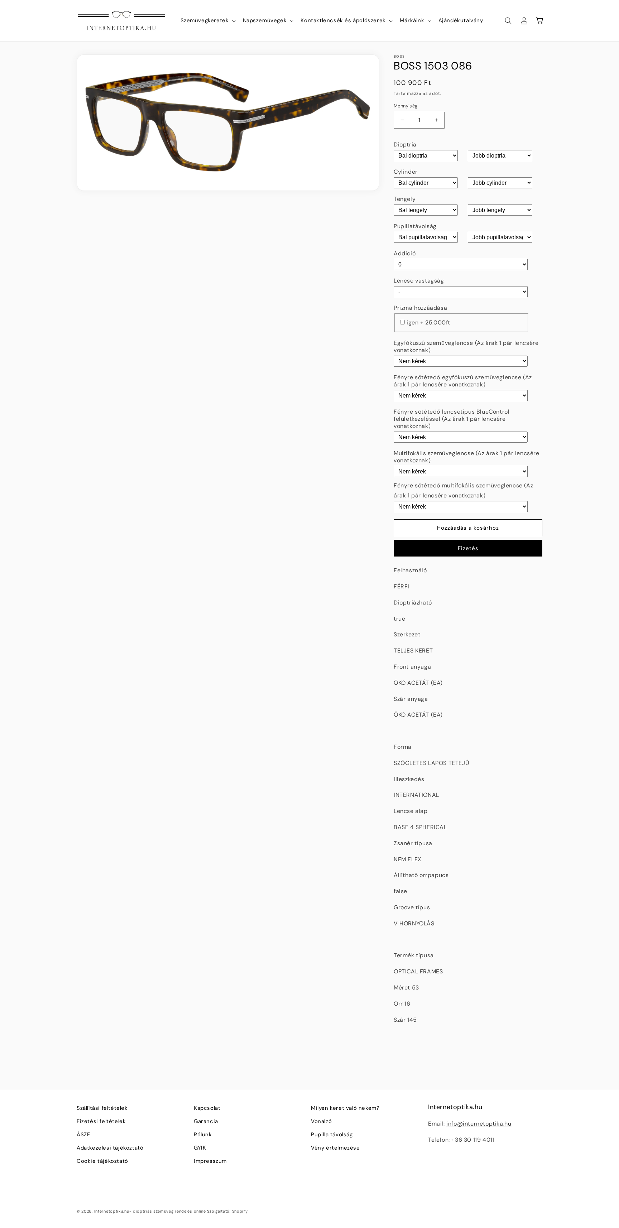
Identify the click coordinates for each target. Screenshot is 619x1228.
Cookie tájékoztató (102, 1161)
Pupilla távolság (332, 1134)
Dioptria (405, 144)
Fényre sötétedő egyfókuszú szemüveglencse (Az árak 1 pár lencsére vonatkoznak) (463, 381)
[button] (207, 21)
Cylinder (406, 171)
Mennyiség (406, 106)
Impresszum (210, 1161)
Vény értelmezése (335, 1147)
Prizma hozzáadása (420, 308)
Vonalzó (321, 1121)
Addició (405, 253)
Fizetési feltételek (101, 1121)
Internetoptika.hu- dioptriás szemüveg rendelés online (150, 1211)
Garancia (206, 1121)
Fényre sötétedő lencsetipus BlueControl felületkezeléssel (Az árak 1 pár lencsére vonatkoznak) (451, 419)
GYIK (200, 1147)
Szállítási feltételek (102, 1108)
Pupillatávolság (415, 226)
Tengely (405, 199)
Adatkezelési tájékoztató (110, 1147)
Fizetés (468, 548)
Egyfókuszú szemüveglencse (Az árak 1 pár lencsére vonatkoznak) (466, 346)
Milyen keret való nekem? (345, 1108)
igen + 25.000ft (428, 322)
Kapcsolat (207, 1108)
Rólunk (203, 1134)
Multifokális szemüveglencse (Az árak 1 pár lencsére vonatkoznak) (466, 456)
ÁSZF (83, 1134)
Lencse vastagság (419, 280)
